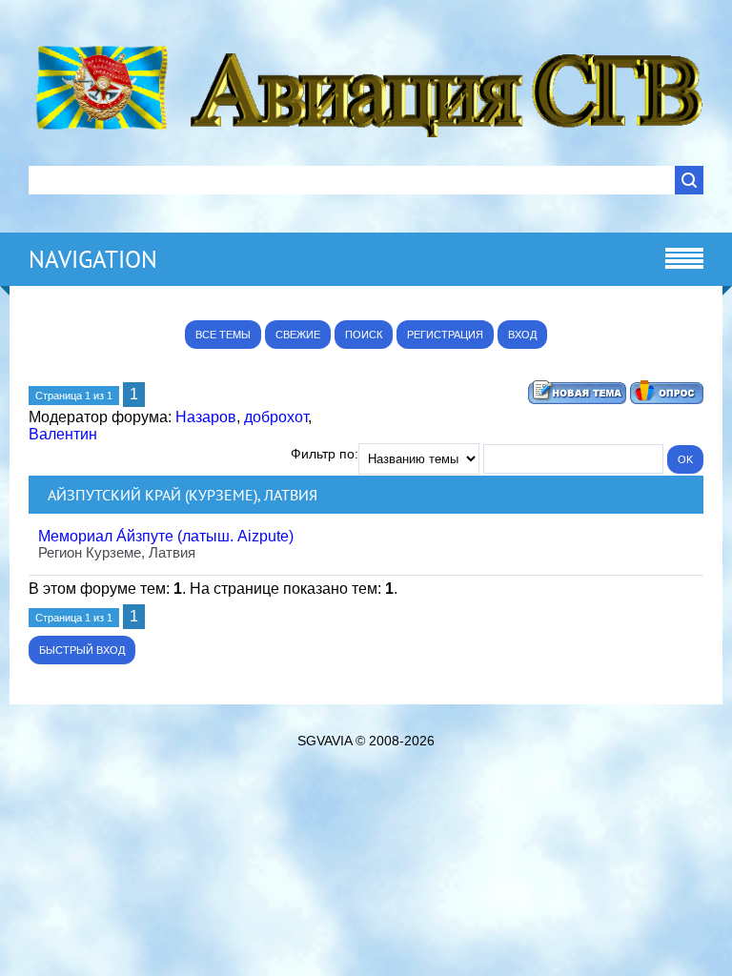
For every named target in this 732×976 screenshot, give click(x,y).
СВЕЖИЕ (297, 334)
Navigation (93, 259)
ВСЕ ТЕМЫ (223, 334)
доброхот (276, 417)
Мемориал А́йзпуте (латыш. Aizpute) (166, 536)
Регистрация (445, 334)
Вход (522, 334)
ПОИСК (363, 334)
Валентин (63, 434)
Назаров (205, 417)
